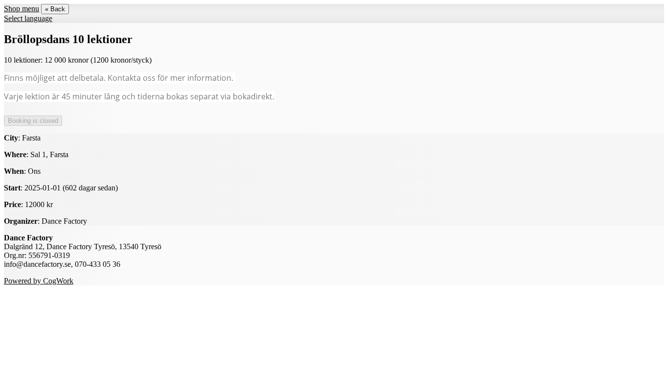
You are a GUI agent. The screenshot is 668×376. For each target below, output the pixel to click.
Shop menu (21, 8)
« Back (55, 9)
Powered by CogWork (38, 281)
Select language (28, 18)
